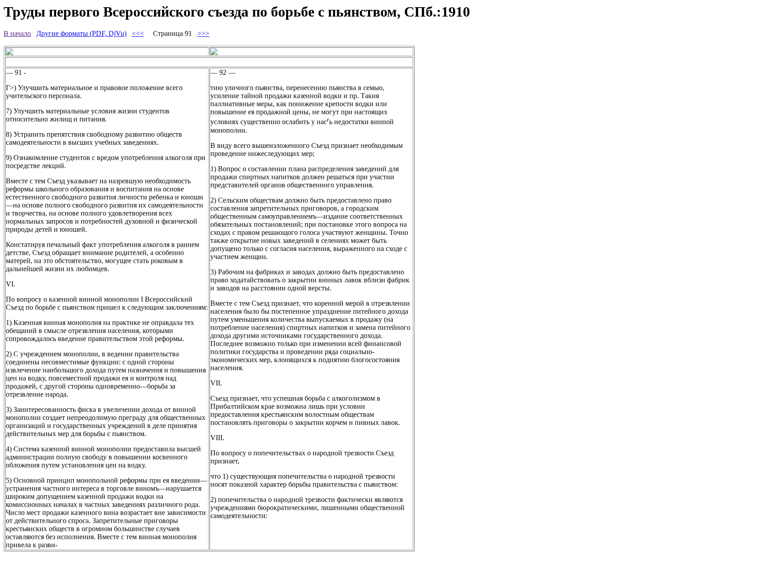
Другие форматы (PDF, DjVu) (81, 33)
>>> (203, 33)
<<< (138, 33)
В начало (17, 33)
